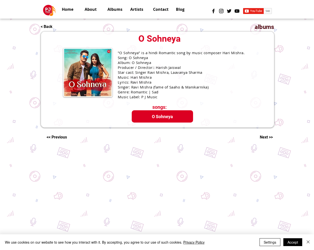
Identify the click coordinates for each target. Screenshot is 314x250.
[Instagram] (221, 11)
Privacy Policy (194, 242)
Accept (293, 242)
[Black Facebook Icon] (213, 11)
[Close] (308, 242)
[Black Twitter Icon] (229, 11)
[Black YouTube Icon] (237, 11)
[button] (138, 9)
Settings (270, 242)
